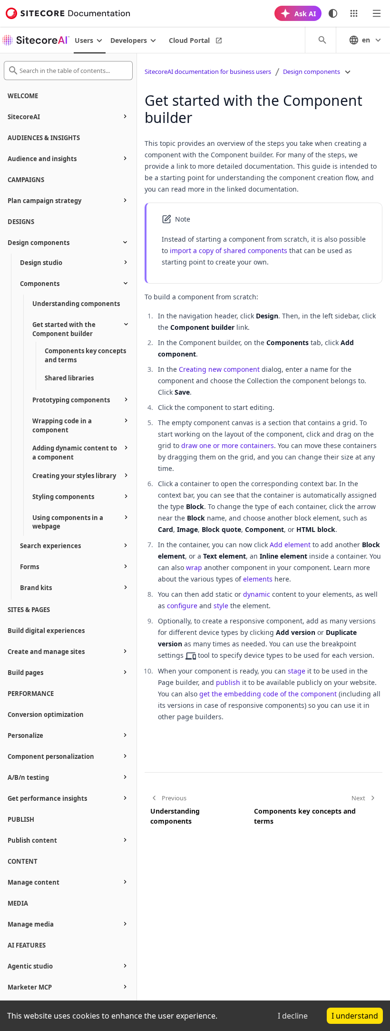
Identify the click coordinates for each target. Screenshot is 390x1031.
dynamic (256, 594)
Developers (128, 40)
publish (228, 682)
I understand (355, 1016)
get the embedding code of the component (268, 693)
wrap (194, 567)
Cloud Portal (189, 40)
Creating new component (219, 369)
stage (296, 670)
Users (84, 40)
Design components (311, 71)
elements (258, 578)
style (221, 605)
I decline (293, 1016)
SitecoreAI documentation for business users (208, 71)
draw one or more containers (227, 445)
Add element (290, 544)
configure (182, 605)
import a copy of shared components (228, 250)
